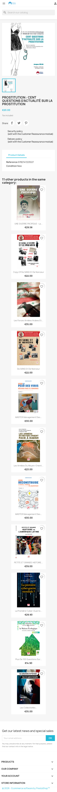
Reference (12, 162)
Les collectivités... (28, 707)
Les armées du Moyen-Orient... (28, 465)
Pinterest (26, 123)
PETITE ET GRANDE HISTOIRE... (28, 562)
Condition (11, 166)
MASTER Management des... (28, 417)
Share (12, 123)
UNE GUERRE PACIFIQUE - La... (28, 223)
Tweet (19, 123)
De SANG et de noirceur (28, 369)
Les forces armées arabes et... (28, 320)
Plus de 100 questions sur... (28, 659)
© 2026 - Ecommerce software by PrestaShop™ (26, 788)
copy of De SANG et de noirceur (28, 272)
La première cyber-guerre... (28, 611)
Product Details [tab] (16, 155)
